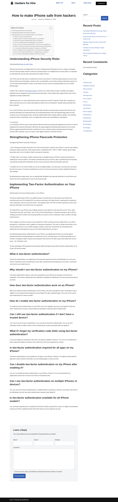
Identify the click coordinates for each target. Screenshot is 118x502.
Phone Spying (87, 111)
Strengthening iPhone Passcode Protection (23, 32)
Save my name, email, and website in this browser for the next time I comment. (38, 471)
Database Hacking (89, 85)
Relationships (87, 121)
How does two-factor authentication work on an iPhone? (29, 40)
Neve (11, 500)
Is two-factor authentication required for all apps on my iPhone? (30, 48)
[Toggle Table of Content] (50, 28)
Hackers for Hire (25, 3)
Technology (86, 127)
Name (15, 440)
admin (35, 19)
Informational (87, 105)
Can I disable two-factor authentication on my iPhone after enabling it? (32, 50)
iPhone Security (24, 64)
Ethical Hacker (87, 89)
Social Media (87, 124)
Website (57, 440)
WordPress (25, 500)
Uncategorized (87, 131)
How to (85, 102)
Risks (31, 64)
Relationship (87, 118)
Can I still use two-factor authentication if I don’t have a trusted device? (32, 44)
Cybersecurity (87, 82)
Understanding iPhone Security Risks (22, 30)
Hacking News (87, 95)
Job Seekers (87, 108)
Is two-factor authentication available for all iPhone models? (30, 53)
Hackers (85, 92)
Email (36, 440)
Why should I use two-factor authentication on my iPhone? (29, 38)
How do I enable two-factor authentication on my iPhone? (29, 42)
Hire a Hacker (87, 98)
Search (85, 15)
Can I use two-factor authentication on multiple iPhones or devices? (32, 52)
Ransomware (87, 114)
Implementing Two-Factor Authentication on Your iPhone (27, 34)
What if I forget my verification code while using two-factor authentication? (33, 46)
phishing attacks (32, 91)
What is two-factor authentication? (23, 36)
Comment (16, 447)
